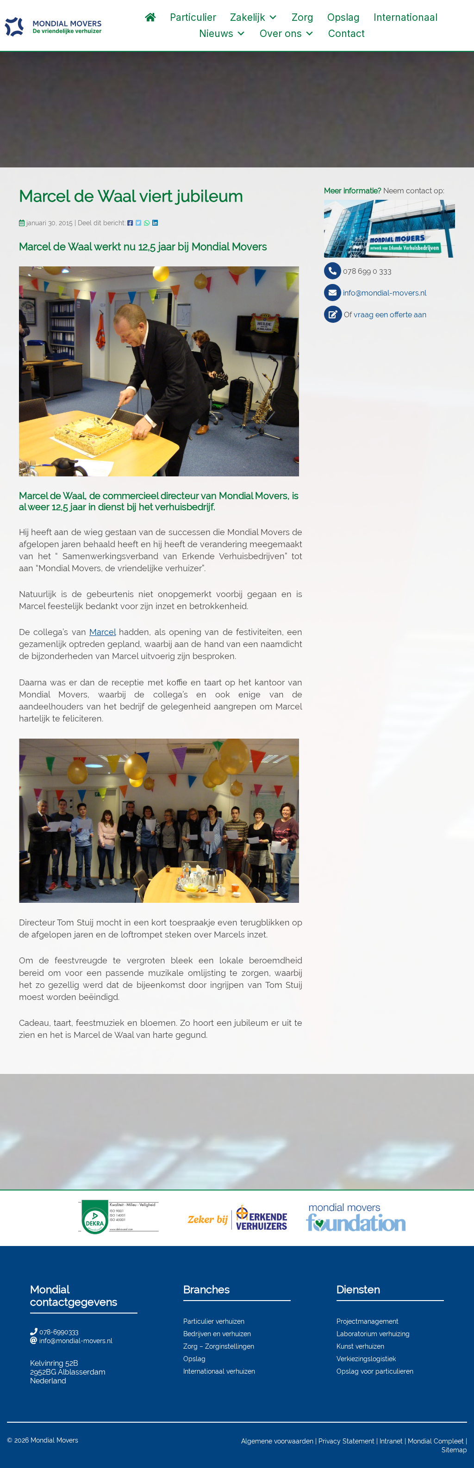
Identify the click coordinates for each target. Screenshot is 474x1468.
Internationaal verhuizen (219, 1371)
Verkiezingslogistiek (366, 1359)
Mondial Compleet (436, 1441)
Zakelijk (247, 17)
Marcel (102, 632)
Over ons (281, 33)
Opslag (343, 17)
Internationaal (405, 17)
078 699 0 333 (367, 271)
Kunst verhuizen (360, 1346)
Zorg (302, 17)
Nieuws (216, 33)
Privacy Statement (346, 1441)
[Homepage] (150, 17)
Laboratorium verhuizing (373, 1334)
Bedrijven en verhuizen (217, 1334)
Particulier (193, 17)
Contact (346, 33)
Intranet (391, 1441)
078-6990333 (58, 1332)
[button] (381, 34)
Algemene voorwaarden (277, 1441)
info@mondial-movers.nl (384, 293)
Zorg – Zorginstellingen (218, 1346)
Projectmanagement (368, 1321)
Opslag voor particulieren (375, 1371)
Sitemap (454, 1450)
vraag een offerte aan (390, 314)
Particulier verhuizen (213, 1321)
